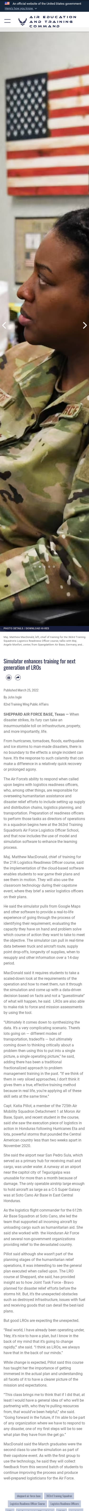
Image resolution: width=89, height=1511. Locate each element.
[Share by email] (18, 677)
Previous (4, 325)
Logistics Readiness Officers (65, 1504)
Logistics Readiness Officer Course (27, 1504)
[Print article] (9, 677)
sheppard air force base (29, 1496)
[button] (21, 8)
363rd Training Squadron (59, 1496)
